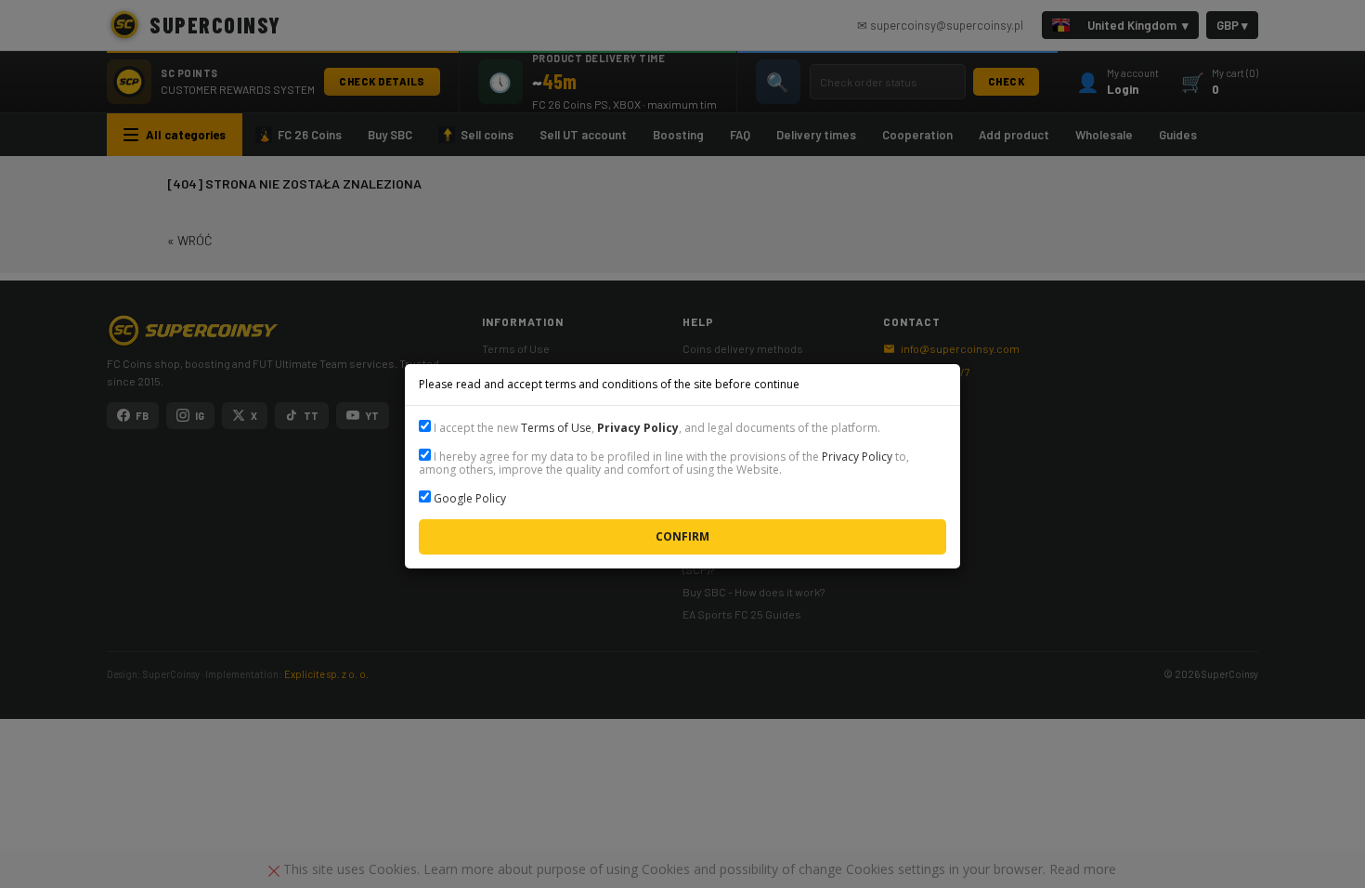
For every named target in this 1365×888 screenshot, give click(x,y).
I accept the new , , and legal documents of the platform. (655, 428)
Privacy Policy (857, 456)
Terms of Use (556, 428)
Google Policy (470, 498)
